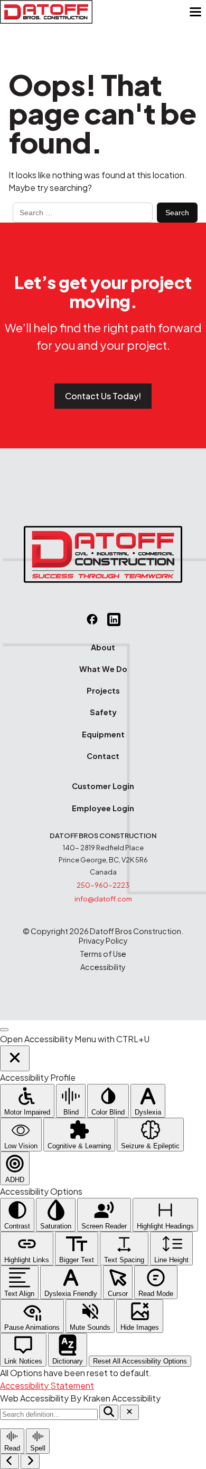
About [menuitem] (103, 647)
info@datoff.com (103, 899)
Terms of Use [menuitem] (103, 953)
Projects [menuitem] (103, 690)
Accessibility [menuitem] (103, 967)
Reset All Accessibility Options (140, 1361)
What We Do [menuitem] (103, 669)
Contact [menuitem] (103, 756)
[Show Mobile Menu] (195, 12)
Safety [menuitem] (103, 712)
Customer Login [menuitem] (103, 786)
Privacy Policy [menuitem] (103, 940)
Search (177, 212)
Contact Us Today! (103, 395)
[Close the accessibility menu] (15, 1058)
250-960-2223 (103, 885)
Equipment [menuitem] (103, 734)
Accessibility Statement (47, 1385)
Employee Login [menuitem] (103, 808)
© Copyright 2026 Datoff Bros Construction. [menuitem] (103, 931)
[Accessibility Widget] (4, 1029)
